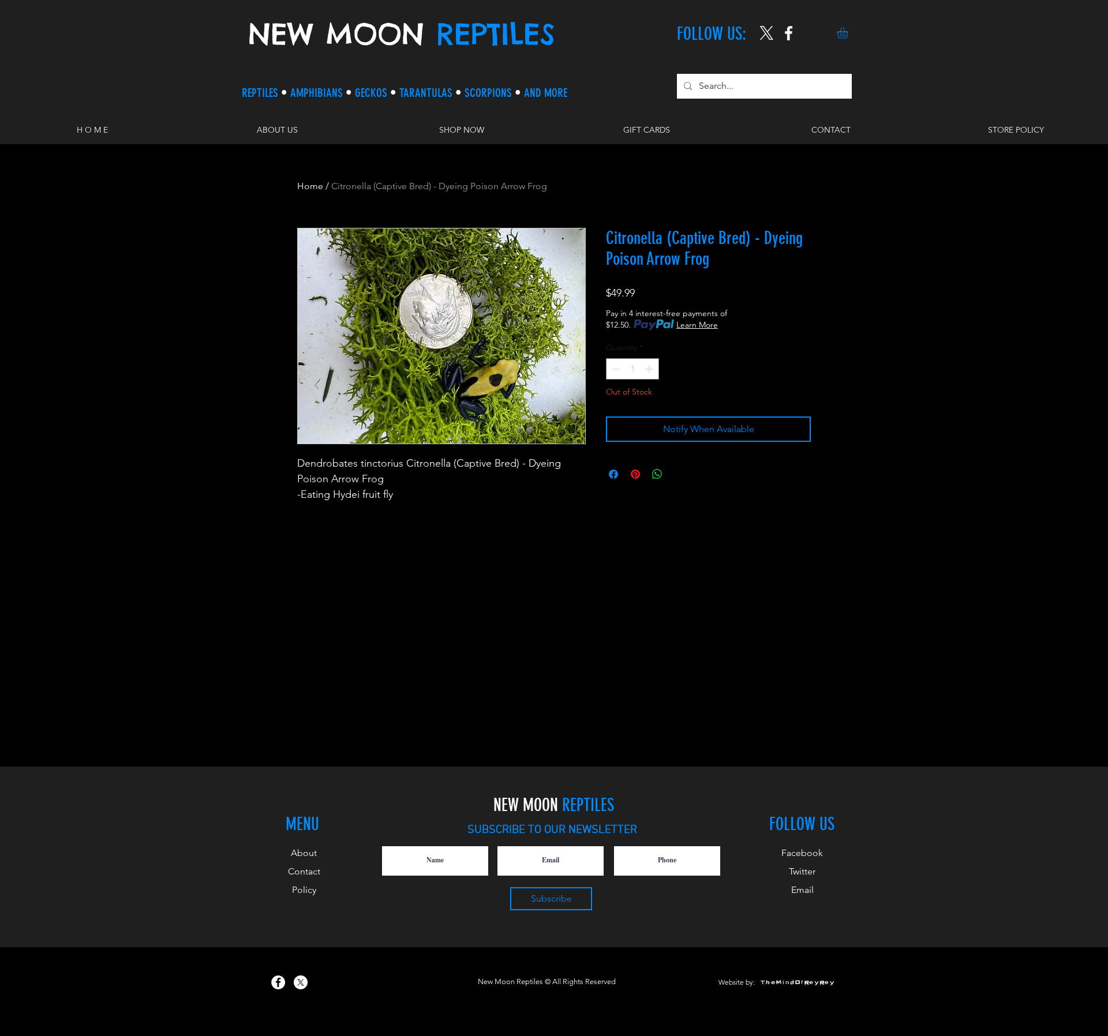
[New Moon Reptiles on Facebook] (278, 982)
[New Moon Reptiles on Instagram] (788, 33)
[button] (849, 33)
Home (310, 186)
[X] (766, 33)
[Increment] (650, 369)
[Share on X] (679, 474)
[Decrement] (615, 369)
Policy (304, 889)
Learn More (697, 325)
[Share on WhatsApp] (657, 474)
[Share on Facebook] (613, 474)
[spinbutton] (632, 369)
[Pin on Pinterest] (635, 474)
